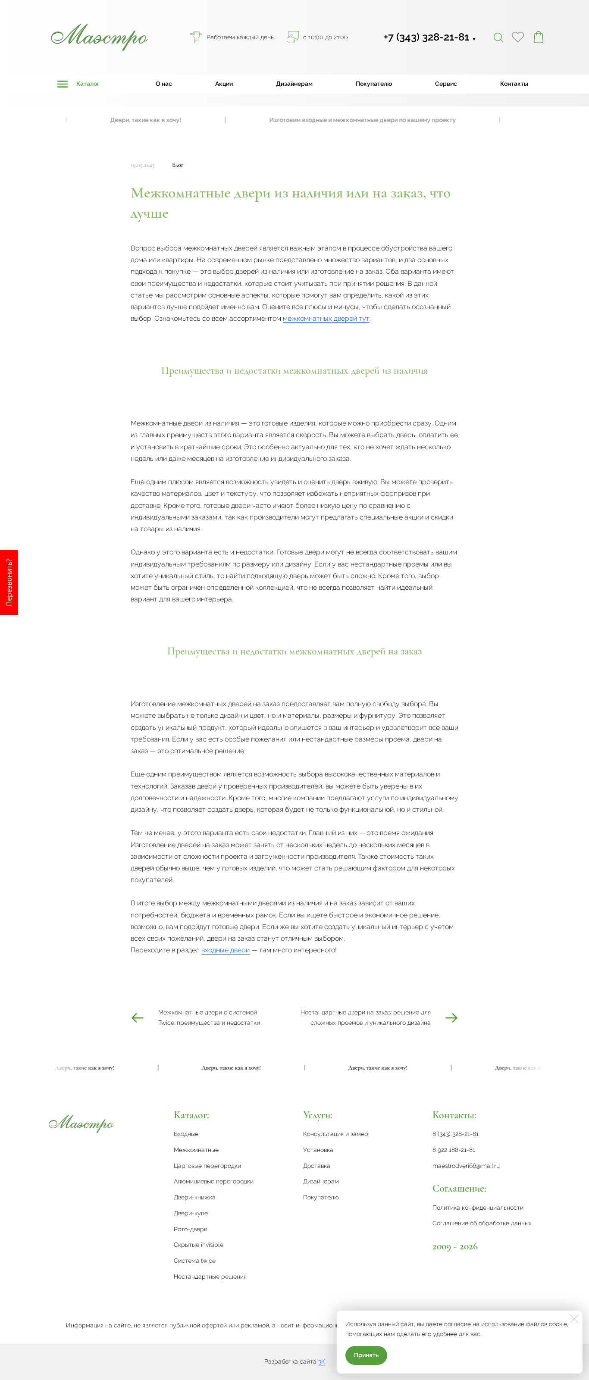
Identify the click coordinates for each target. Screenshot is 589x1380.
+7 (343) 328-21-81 (430, 37)
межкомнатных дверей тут (326, 318)
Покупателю (374, 83)
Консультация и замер (335, 1133)
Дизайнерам (294, 83)
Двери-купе (191, 1213)
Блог (177, 165)
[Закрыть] (574, 1319)
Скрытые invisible (198, 1244)
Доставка (316, 1165)
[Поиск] (498, 37)
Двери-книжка (195, 1197)
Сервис (446, 83)
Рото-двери (190, 1229)
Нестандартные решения (210, 1276)
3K (321, 1361)
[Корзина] (539, 37)
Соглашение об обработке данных (482, 1223)
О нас (164, 83)
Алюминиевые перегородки (214, 1181)
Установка (318, 1149)
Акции (224, 83)
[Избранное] (518, 37)
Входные (186, 1133)
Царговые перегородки (207, 1165)
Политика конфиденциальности (477, 1207)
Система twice (195, 1260)
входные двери (225, 950)
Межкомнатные (196, 1149)
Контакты (514, 83)
